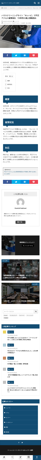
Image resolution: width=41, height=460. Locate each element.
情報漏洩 (6, 317)
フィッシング (30, 315)
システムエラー (7, 23)
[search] (36, 311)
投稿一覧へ (20, 222)
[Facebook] (7, 55)
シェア (12, 458)
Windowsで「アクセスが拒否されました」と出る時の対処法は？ (22, 351)
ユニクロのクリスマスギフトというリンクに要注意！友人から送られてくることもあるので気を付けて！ (22, 390)
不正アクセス (15, 23)
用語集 (7, 432)
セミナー (8, 417)
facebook (29, 458)
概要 (7, 80)
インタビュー (9, 422)
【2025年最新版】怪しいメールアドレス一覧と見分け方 (22, 376)
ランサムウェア (13, 315)
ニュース (12, 8)
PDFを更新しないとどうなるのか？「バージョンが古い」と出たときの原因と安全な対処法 (22, 338)
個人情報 (28, 23)
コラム (11, 332)
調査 (7, 427)
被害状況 (8, 84)
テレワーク (21, 315)
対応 (7, 88)
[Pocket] (33, 55)
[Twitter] (16, 55)
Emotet (5, 315)
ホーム (4, 458)
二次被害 (22, 23)
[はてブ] (24, 55)
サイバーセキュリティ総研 (25, 450)
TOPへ (37, 458)
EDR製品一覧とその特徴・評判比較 (17, 364)
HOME (5, 8)
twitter (20, 458)
